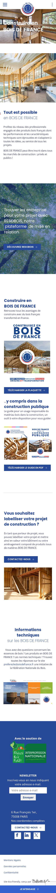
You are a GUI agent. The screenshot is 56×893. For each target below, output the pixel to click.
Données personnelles (15, 866)
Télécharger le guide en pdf (25, 467)
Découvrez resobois (20, 247)
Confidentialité (11, 872)
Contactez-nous (19, 559)
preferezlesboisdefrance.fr (19, 664)
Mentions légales (12, 860)
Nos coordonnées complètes (28, 820)
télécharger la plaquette (24, 390)
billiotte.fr (41, 881)
